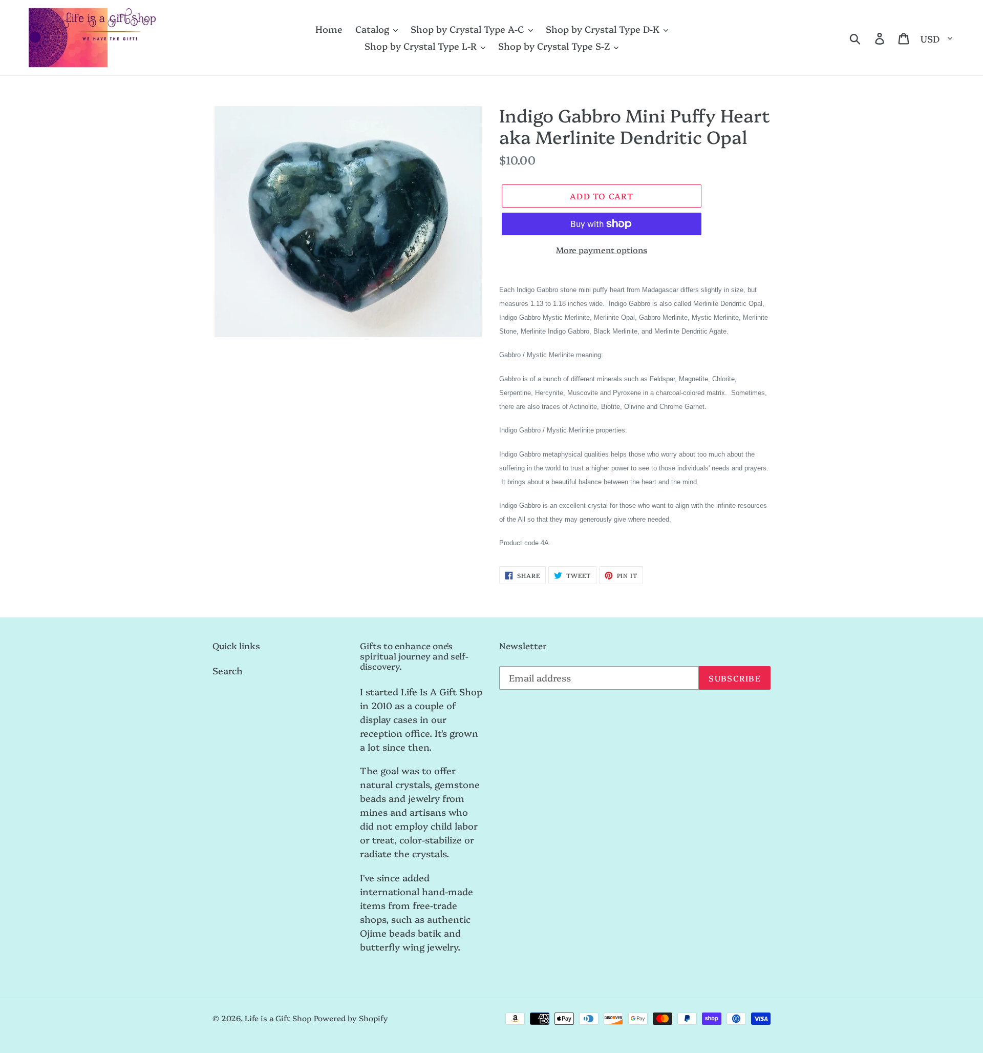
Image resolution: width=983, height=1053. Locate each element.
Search (227, 670)
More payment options (601, 249)
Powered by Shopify (351, 1018)
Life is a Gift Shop (278, 1018)
